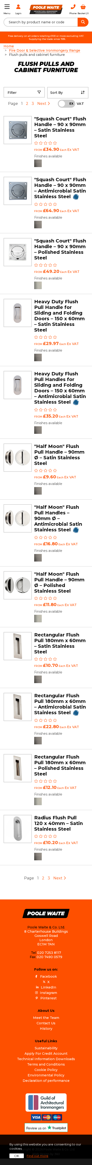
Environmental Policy (46, 1075)
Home (9, 46)
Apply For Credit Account (46, 1053)
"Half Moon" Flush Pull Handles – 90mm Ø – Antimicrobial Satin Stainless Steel (58, 518)
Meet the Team (46, 1018)
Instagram (48, 993)
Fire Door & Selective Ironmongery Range (44, 50)
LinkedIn (48, 987)
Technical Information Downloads (46, 1059)
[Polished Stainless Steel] (38, 285)
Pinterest (48, 998)
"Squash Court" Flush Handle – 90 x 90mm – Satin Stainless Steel (60, 127)
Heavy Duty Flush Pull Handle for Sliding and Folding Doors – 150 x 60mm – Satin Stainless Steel (59, 316)
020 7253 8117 (49, 953)
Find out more (37, 1156)
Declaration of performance (46, 1081)
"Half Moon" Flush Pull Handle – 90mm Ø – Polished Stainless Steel (59, 582)
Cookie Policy (46, 1070)
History (46, 1028)
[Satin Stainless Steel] (38, 163)
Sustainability (46, 1048)
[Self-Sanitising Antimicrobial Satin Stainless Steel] (38, 224)
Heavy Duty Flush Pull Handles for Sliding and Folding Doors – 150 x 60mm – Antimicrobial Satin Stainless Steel (60, 388)
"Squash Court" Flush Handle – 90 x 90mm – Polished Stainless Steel (60, 249)
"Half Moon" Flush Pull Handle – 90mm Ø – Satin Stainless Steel (59, 454)
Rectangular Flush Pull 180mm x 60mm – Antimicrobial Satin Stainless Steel (60, 704)
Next (42, 103)
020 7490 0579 (49, 957)
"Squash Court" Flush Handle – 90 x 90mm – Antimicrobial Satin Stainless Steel (60, 188)
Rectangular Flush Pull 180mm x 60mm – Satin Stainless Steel (60, 643)
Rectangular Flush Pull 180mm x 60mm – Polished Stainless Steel (60, 765)
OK (16, 1156)
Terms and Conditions (46, 1064)
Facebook (48, 976)
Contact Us (46, 1023)
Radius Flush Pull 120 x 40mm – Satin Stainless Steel (58, 823)
